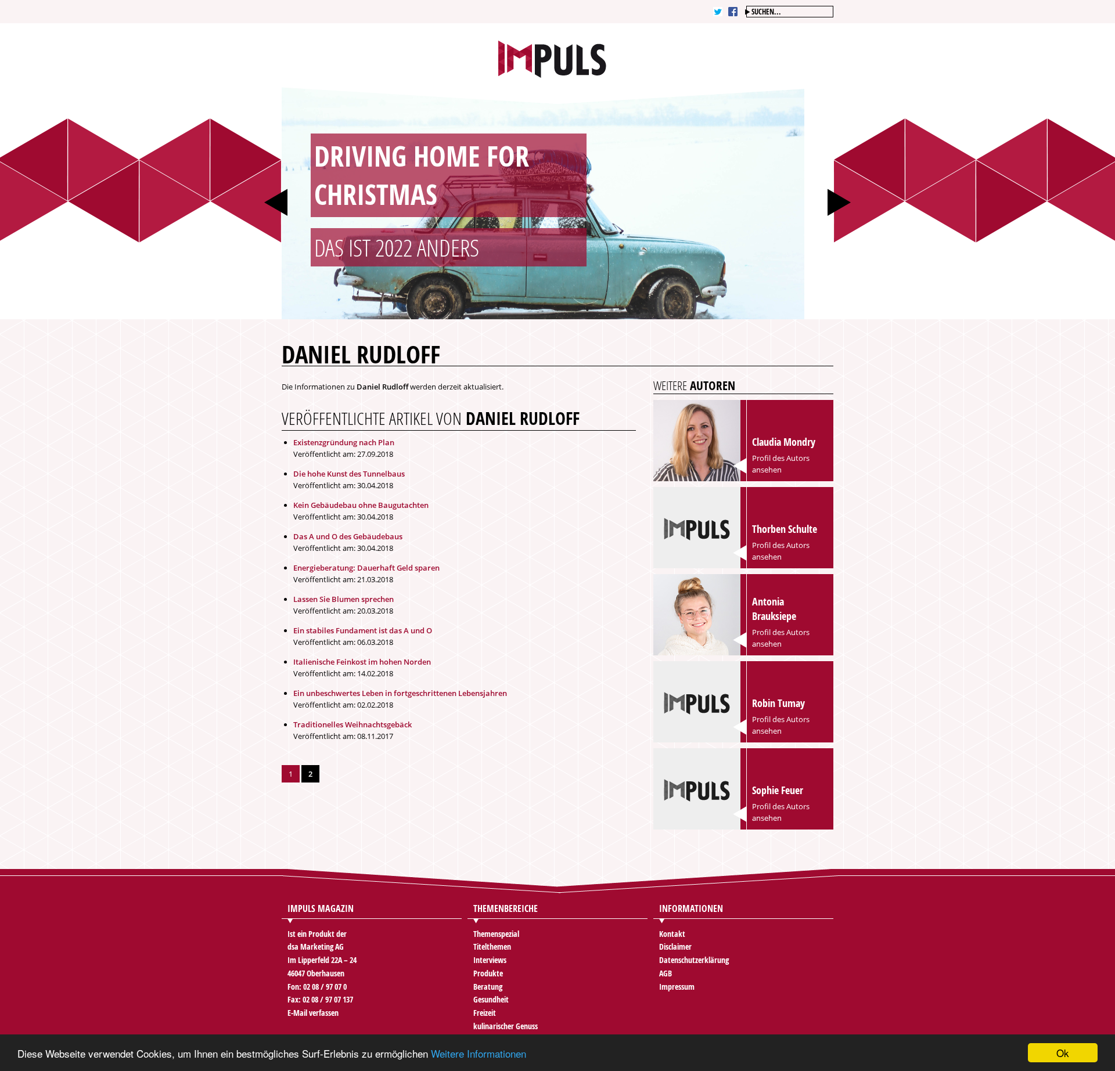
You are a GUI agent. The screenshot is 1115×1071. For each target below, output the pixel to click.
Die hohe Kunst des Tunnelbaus (349, 473)
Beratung (487, 986)
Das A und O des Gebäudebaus (347, 536)
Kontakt (672, 933)
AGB (665, 973)
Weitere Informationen (478, 1053)
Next (839, 202)
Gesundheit (491, 999)
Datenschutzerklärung (694, 959)
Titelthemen (492, 946)
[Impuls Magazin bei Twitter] (717, 11)
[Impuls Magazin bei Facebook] (733, 11)
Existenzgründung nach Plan (343, 442)
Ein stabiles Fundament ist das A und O (362, 630)
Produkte (488, 973)
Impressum (677, 986)
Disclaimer (675, 946)
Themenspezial (496, 933)
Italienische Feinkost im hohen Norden (362, 662)
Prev (275, 202)
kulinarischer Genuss (505, 1026)
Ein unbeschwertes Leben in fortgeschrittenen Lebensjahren (400, 693)
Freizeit (484, 1012)
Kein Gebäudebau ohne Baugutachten (361, 505)
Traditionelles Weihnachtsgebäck (352, 724)
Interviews (489, 959)
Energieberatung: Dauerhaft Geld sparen (366, 567)
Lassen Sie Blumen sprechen (343, 599)
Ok (1062, 1052)
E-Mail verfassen (313, 1012)
